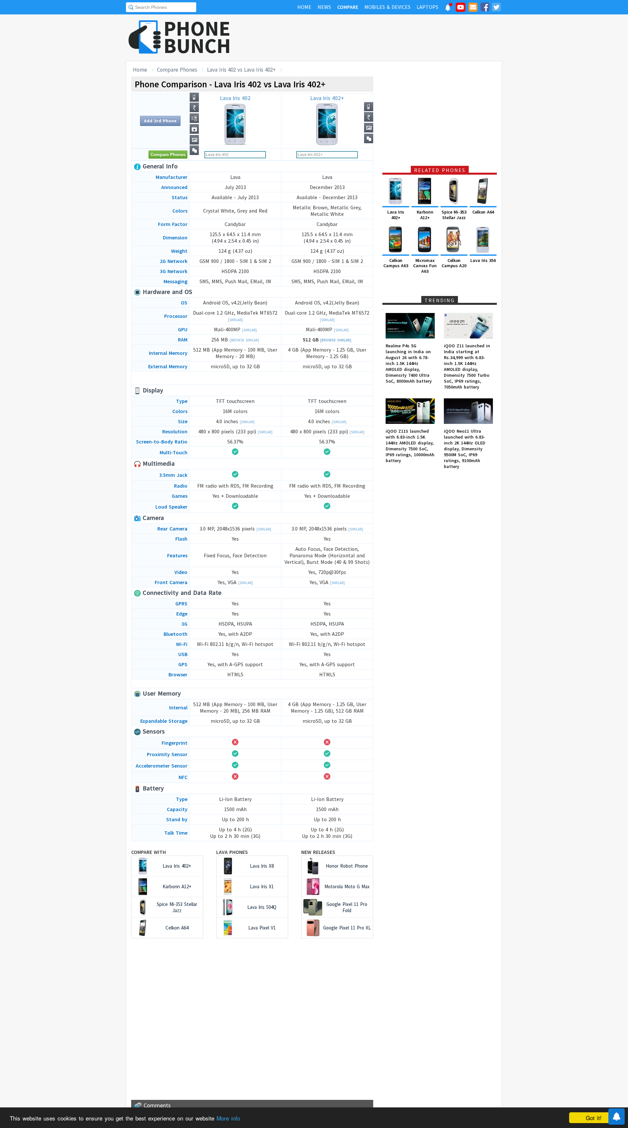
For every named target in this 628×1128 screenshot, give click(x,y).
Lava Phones (232, 852)
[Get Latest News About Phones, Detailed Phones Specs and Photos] (145, 37)
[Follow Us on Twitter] (496, 8)
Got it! (594, 1118)
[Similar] (235, 320)
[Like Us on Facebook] (484, 8)
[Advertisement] (383, 37)
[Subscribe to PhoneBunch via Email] (473, 8)
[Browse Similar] (244, 340)
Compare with (148, 852)
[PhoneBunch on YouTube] (460, 9)
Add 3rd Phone (160, 121)
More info (228, 1118)
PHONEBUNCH (197, 37)
